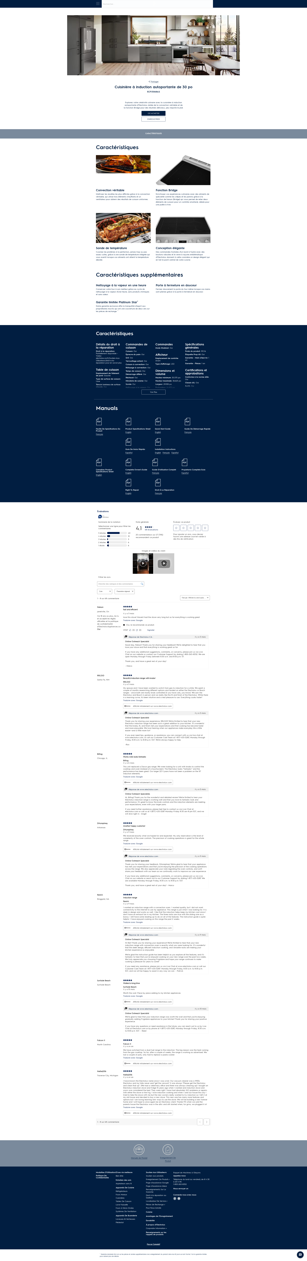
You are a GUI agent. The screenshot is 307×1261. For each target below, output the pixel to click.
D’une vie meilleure (124, 1172)
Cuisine (149, 1212)
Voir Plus (153, 392)
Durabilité (150, 1220)
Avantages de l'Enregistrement (159, 1216)
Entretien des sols (123, 1180)
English (128, 432)
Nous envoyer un (181, 1188)
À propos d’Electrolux (155, 1224)
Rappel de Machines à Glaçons (187, 1172)
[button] (153, 113)
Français (99, 434)
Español (128, 452)
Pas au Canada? (153, 1244)
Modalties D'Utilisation (106, 1172)
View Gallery (196, 68)
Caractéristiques (153, 134)
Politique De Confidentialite (102, 1176)
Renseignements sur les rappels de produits (156, 1233)
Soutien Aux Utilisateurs (156, 1172)
